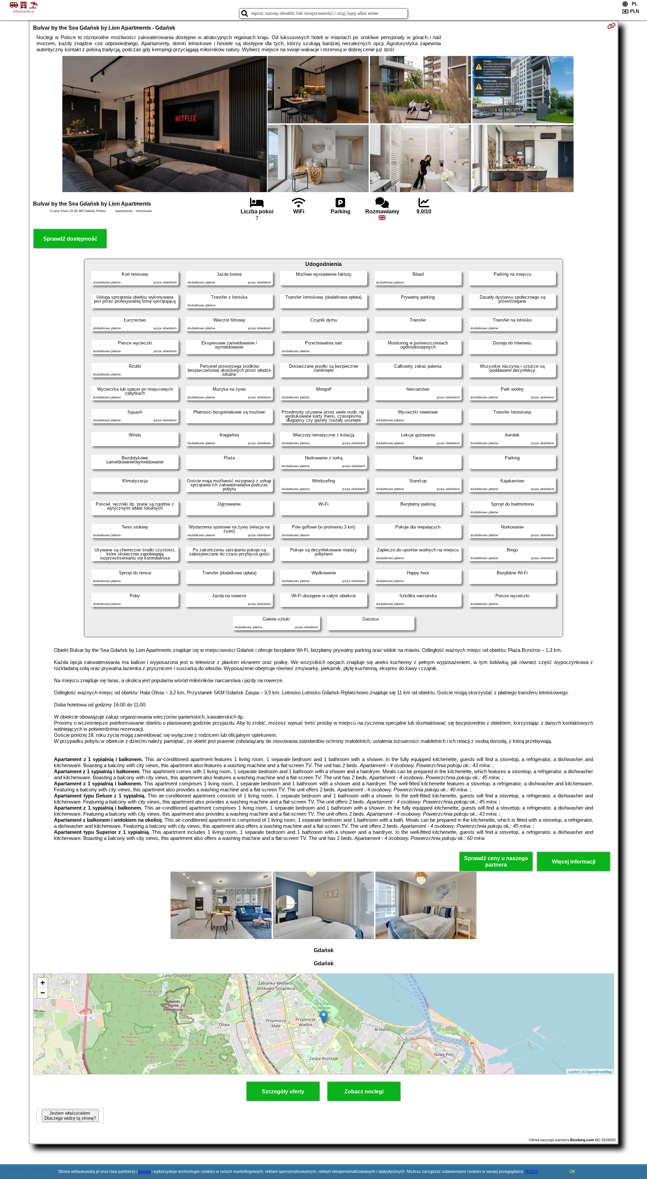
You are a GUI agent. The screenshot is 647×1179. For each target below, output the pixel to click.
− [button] (42, 993)
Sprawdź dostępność (70, 239)
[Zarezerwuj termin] (611, 26)
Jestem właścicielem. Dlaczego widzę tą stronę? (70, 1116)
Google (144, 1171)
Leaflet (573, 1071)
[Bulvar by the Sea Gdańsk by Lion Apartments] (164, 124)
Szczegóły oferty (283, 1091)
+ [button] (42, 982)
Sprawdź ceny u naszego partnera (496, 861)
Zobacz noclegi (363, 1091)
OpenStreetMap (599, 1071)
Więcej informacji (573, 862)
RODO (531, 1171)
